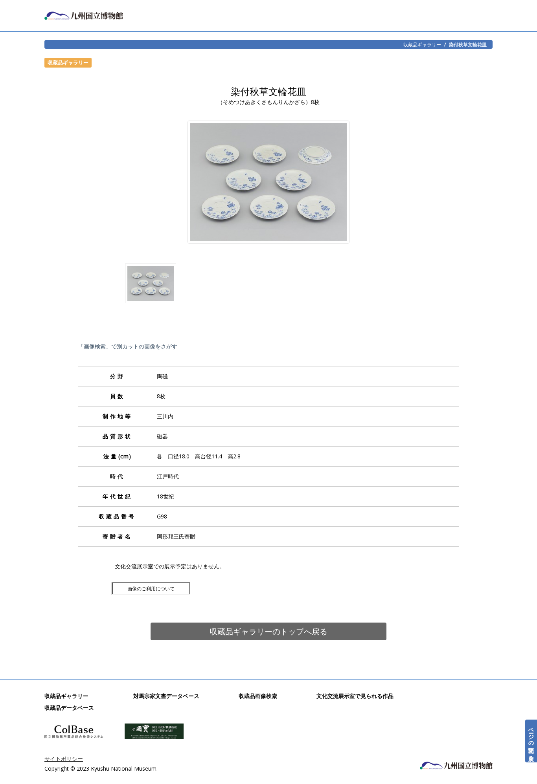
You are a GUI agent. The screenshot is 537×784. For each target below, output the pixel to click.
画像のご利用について (151, 588)
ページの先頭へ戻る (531, 741)
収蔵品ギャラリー (422, 44)
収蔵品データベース (69, 707)
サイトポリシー (63, 758)
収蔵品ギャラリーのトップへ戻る (268, 631)
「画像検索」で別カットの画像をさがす (127, 346)
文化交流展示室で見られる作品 (355, 696)
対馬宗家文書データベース (166, 696)
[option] (150, 285)
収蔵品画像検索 (258, 696)
